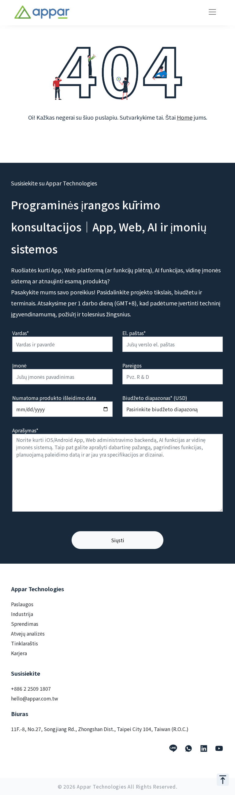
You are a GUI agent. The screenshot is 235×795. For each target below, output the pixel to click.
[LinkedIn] (204, 748)
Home (184, 117)
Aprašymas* (25, 430)
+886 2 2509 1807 (31, 688)
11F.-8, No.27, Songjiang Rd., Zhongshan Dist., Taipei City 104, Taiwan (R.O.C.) (99, 729)
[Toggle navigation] (212, 12)
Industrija (22, 614)
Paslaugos (22, 604)
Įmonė (19, 365)
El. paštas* (134, 333)
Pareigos (132, 365)
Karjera (19, 653)
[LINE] (173, 748)
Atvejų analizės (28, 633)
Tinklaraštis (24, 643)
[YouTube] (219, 748)
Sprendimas (24, 623)
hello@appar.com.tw (34, 698)
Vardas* (20, 333)
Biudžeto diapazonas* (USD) (154, 397)
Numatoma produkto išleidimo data (54, 397)
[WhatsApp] (188, 748)
